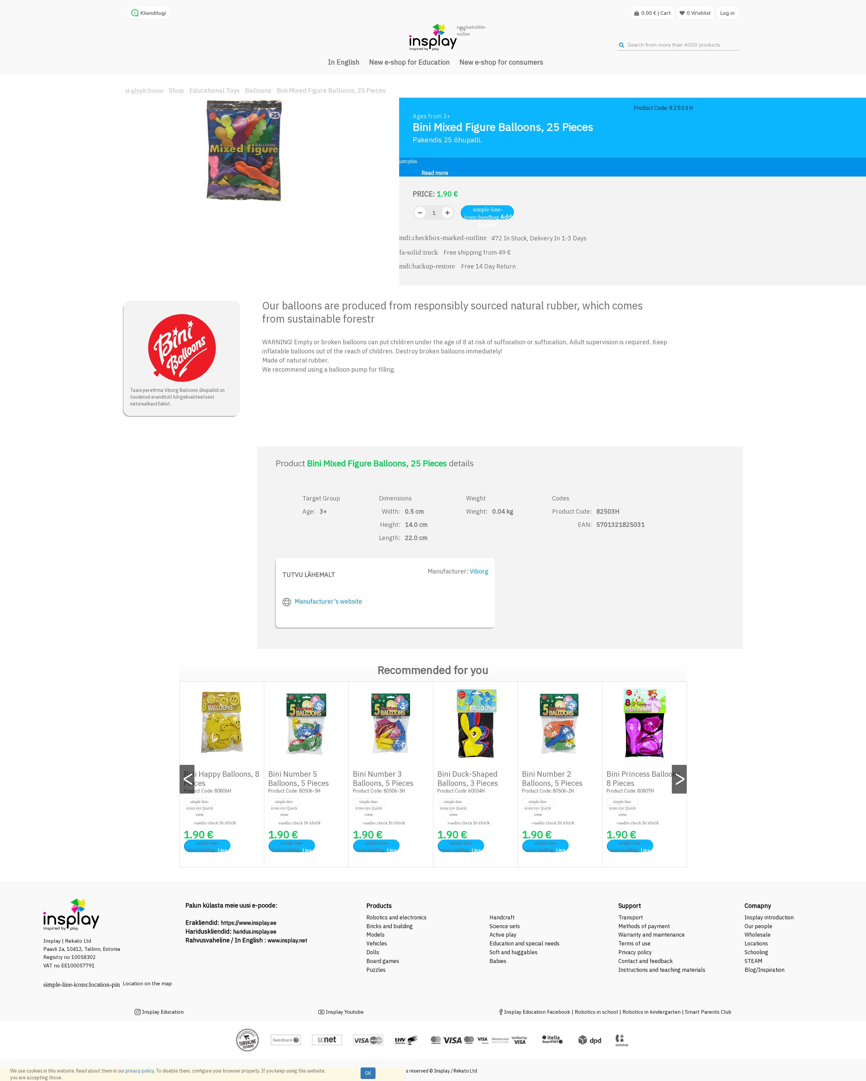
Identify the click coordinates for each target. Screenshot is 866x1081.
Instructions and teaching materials (662, 969)
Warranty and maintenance (652, 934)
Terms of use (634, 943)
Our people (758, 926)
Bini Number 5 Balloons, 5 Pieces (298, 778)
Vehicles (376, 943)
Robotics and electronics (396, 917)
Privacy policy (635, 952)
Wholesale (758, 934)
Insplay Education (163, 1012)
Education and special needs (524, 943)
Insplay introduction (769, 917)
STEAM (753, 961)
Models (375, 934)
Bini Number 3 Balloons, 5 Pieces (383, 778)
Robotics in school (596, 1012)
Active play (503, 934)
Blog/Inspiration (764, 969)
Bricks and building (389, 926)
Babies (497, 961)
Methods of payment (644, 926)
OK (368, 1073)
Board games (382, 961)
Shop (176, 90)
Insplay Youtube (345, 1012)
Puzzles (376, 969)
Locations (756, 943)
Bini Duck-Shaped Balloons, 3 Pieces (467, 778)
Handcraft (502, 917)
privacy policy (140, 1071)
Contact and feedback (645, 961)
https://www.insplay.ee (248, 922)
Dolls (372, 952)
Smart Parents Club (708, 1012)
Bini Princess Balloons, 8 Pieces (645, 778)
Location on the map (147, 983)
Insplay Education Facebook (537, 1012)
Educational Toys (214, 90)
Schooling (756, 952)
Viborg (479, 571)
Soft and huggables (513, 952)
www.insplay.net (287, 940)
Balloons (258, 90)
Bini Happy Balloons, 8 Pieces (221, 778)
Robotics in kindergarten (652, 1012)
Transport (630, 917)
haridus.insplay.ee (254, 931)
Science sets (505, 926)
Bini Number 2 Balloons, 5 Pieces (552, 778)
